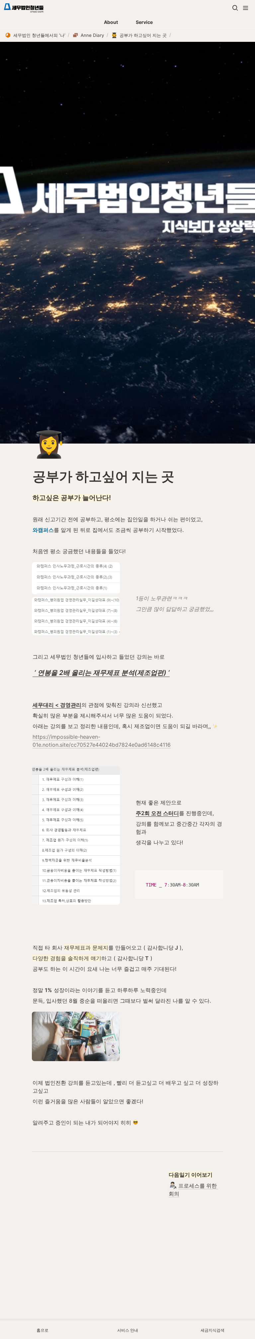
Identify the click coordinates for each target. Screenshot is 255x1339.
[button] (235, 8)
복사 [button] (215, 876)
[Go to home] (23, 8)
